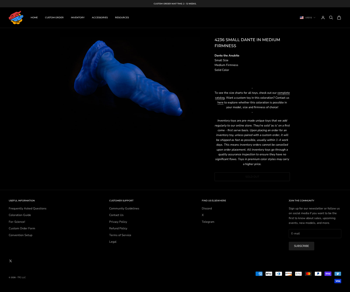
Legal (112, 242)
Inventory (78, 17)
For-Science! (17, 222)
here (220, 103)
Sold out (252, 177)
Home (34, 17)
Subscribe (301, 246)
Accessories (100, 17)
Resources (122, 17)
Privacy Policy (118, 222)
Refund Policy (118, 228)
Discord (207, 208)
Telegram (208, 222)
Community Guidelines (124, 208)
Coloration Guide (20, 215)
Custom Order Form (22, 228)
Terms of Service (120, 235)
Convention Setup (20, 235)
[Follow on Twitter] (10, 261)
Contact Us (116, 215)
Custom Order (54, 17)
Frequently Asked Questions (27, 208)
